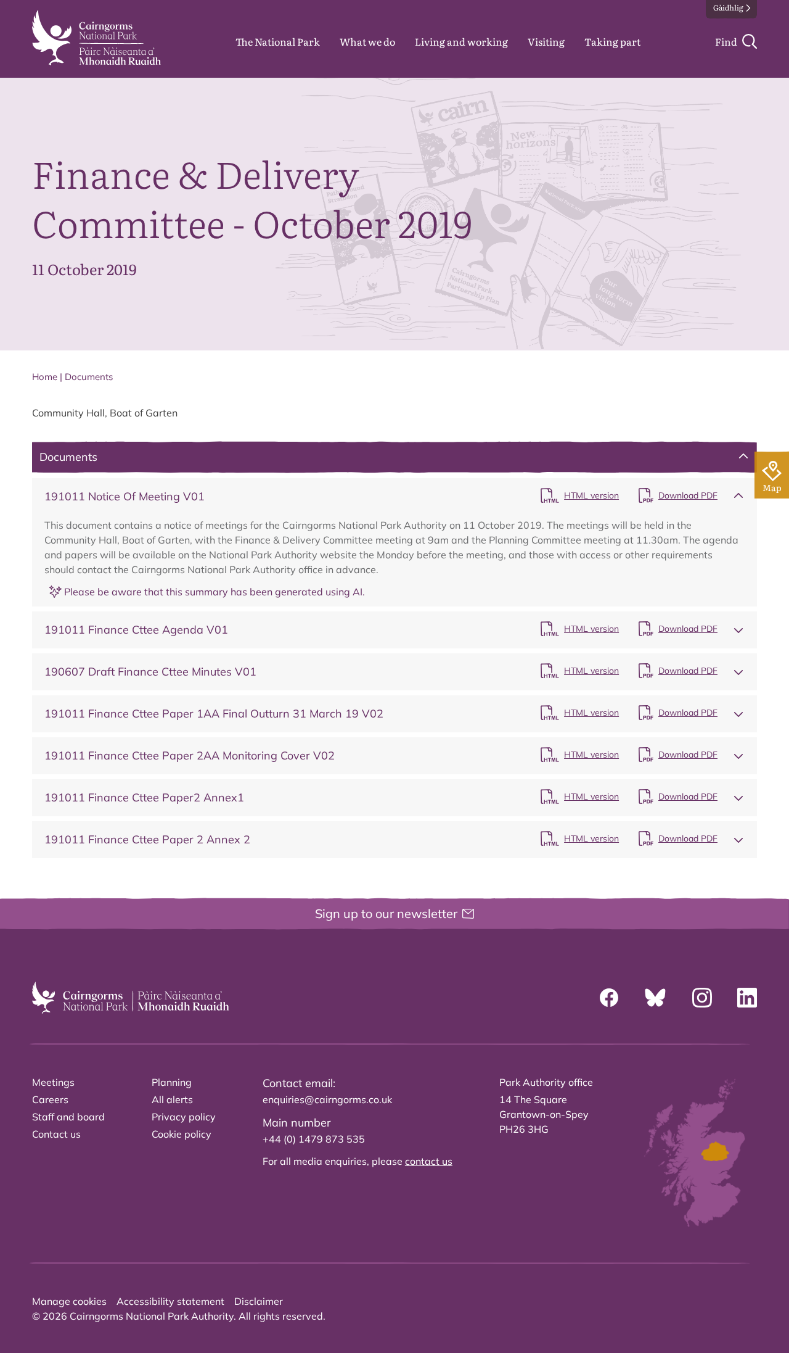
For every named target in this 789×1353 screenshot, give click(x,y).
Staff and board (68, 1117)
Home (44, 377)
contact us (428, 1161)
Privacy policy (184, 1117)
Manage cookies (69, 1301)
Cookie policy (181, 1134)
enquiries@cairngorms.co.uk (327, 1099)
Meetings (53, 1082)
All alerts (172, 1099)
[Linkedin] (747, 998)
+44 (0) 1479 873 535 (314, 1139)
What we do (367, 41)
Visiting (546, 41)
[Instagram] (702, 998)
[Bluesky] (655, 998)
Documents (89, 377)
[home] (96, 37)
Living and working (461, 41)
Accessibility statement (170, 1301)
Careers (50, 1099)
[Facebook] (609, 998)
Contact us (56, 1134)
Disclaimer (258, 1301)
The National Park (277, 41)
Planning (172, 1082)
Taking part (612, 41)
